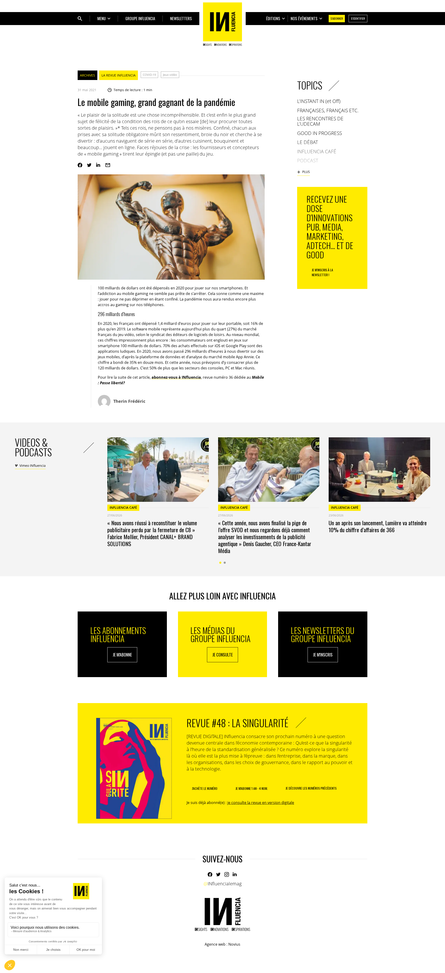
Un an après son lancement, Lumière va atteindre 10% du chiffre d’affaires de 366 (378, 526)
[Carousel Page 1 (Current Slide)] (220, 563)
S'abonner (337, 18)
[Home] (222, 24)
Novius (234, 944)
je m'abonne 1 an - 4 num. (251, 788)
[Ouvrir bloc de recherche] (80, 18)
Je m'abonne (122, 655)
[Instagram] (226, 874)
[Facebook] (80, 165)
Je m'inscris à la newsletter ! (322, 272)
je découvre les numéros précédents (311, 788)
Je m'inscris (323, 655)
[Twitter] (89, 165)
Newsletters (181, 18)
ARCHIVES (87, 75)
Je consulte (222, 655)
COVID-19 (149, 75)
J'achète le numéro (204, 788)
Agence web (215, 944)
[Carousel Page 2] (225, 563)
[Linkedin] (98, 165)
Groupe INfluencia (140, 18)
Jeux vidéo (170, 75)
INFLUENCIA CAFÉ (123, 507)
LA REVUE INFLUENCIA (119, 75)
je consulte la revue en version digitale (260, 802)
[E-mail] (107, 165)
